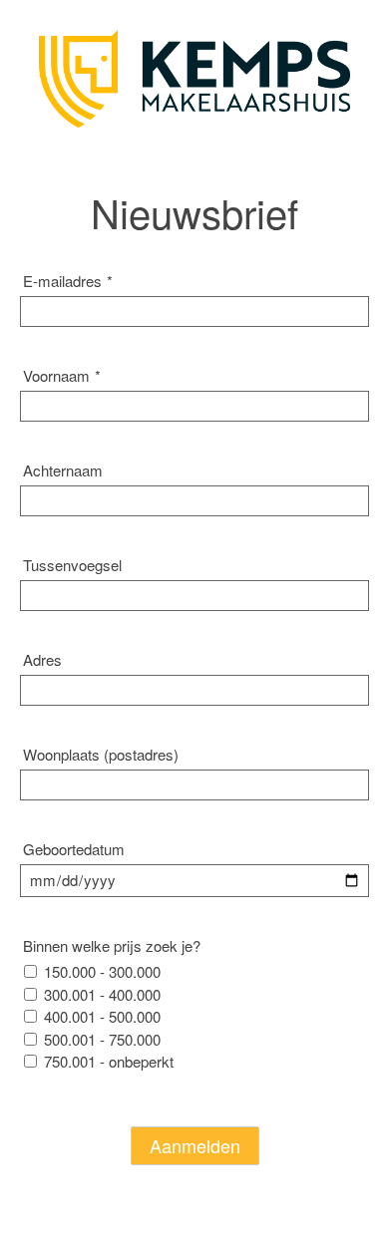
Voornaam (62, 375)
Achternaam (63, 470)
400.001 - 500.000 (102, 1016)
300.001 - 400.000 (102, 994)
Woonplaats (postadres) (101, 754)
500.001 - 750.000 (102, 1039)
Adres (42, 659)
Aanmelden (195, 1145)
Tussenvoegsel (72, 564)
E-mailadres (68, 280)
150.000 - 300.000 (102, 971)
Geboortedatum (74, 848)
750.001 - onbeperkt (109, 1061)
